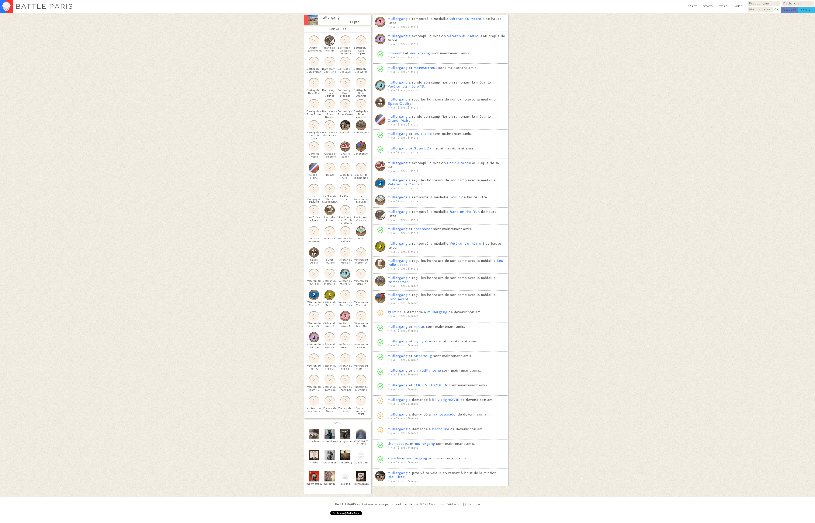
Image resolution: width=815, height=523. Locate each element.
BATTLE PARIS (44, 6)
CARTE (692, 6)
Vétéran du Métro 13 (406, 86)
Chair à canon (459, 163)
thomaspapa (398, 444)
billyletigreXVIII (445, 400)
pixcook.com (399, 504)
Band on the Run (465, 212)
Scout (455, 197)
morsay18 (396, 53)
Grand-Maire (399, 121)
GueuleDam (424, 148)
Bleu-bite (396, 477)
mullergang (330, 17)
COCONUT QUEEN (431, 385)
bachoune (440, 429)
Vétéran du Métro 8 (464, 36)
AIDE (739, 6)
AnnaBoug (423, 356)
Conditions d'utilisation (445, 504)
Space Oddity (399, 104)
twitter (806, 9)
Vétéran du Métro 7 (467, 19)
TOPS (723, 6)
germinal (395, 312)
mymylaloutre (426, 341)
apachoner (423, 229)
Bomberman (398, 282)
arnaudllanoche (427, 370)
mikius (419, 327)
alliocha (394, 458)
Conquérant (398, 299)
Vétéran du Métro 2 (405, 184)
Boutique (473, 504)
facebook (789, 9)
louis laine (423, 134)
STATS (708, 6)
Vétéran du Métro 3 (467, 243)
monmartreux (425, 68)
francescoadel (444, 414)
